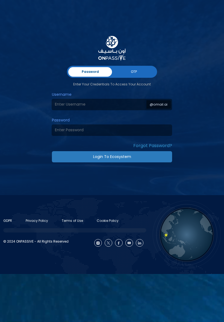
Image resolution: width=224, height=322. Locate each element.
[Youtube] (129, 243)
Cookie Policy (108, 220)
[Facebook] (119, 243)
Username (62, 94)
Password (61, 120)
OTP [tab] (134, 71)
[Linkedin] (139, 243)
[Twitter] (108, 243)
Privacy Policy (37, 220)
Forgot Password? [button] (152, 145)
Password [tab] (90, 71)
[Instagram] (98, 243)
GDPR (7, 220)
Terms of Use (72, 220)
